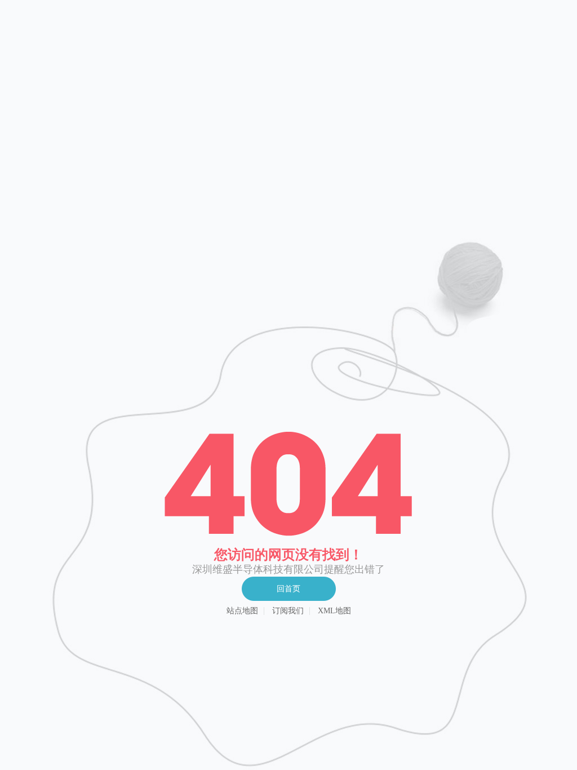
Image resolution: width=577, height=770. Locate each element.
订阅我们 (288, 611)
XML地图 (334, 611)
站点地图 (242, 611)
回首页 (288, 589)
